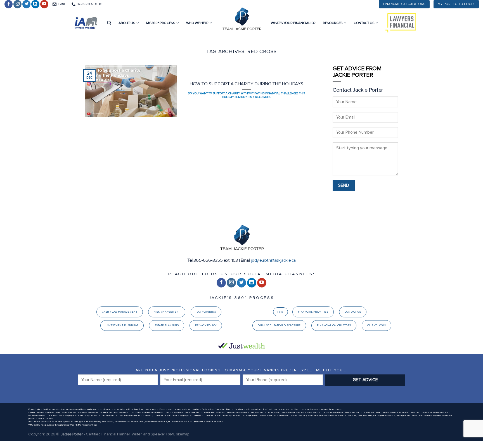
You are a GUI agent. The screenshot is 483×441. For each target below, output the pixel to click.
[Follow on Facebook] (8, 4)
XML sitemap (179, 434)
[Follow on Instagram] (17, 4)
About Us (127, 23)
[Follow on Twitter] (26, 4)
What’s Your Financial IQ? (293, 23)
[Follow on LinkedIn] (35, 4)
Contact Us (364, 23)
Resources (333, 23)
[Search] (109, 23)
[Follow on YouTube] (44, 4)
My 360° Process (160, 23)
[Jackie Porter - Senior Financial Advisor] (241, 19)
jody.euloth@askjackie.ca (273, 260)
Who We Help (197, 23)
